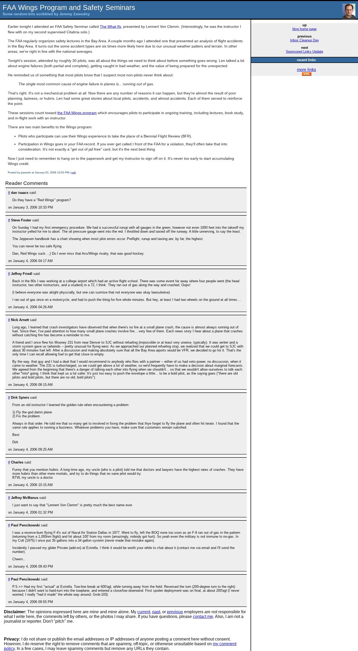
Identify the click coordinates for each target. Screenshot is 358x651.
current (143, 612)
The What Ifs (110, 26)
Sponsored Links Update (304, 52)
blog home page (304, 29)
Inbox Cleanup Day (304, 40)
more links (306, 69)
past (156, 612)
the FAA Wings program (77, 113)
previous (175, 612)
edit (73, 172)
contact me (203, 616)
